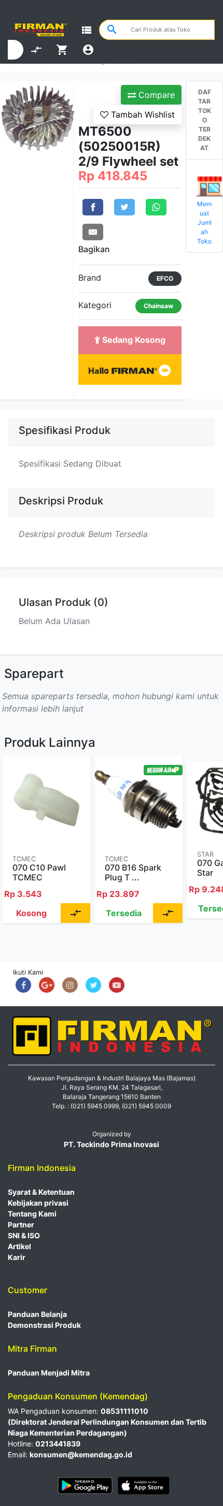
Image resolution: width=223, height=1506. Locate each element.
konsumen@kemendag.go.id (81, 1454)
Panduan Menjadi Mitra (49, 1372)
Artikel (19, 1246)
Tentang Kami (32, 1213)
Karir (16, 1257)
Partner (21, 1224)
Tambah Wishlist (141, 114)
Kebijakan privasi (38, 1202)
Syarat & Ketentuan (41, 1192)
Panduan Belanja (37, 1314)
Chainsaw (158, 306)
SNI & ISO (24, 1235)
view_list (86, 30)
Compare (155, 95)
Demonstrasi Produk (44, 1325)
